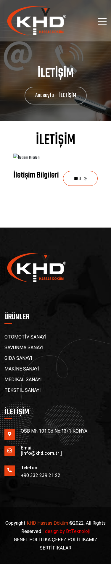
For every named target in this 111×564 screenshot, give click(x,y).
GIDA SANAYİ (18, 358)
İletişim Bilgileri (36, 175)
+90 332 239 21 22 (40, 475)
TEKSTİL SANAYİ (22, 390)
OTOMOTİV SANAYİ (25, 337)
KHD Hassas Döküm (47, 523)
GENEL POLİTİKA (33, 539)
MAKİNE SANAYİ (21, 369)
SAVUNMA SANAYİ (24, 347)
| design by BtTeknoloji (66, 531)
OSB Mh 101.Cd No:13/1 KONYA (54, 431)
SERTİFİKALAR (55, 548)
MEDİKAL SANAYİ (23, 379)
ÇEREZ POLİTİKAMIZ (74, 539)
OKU (77, 179)
